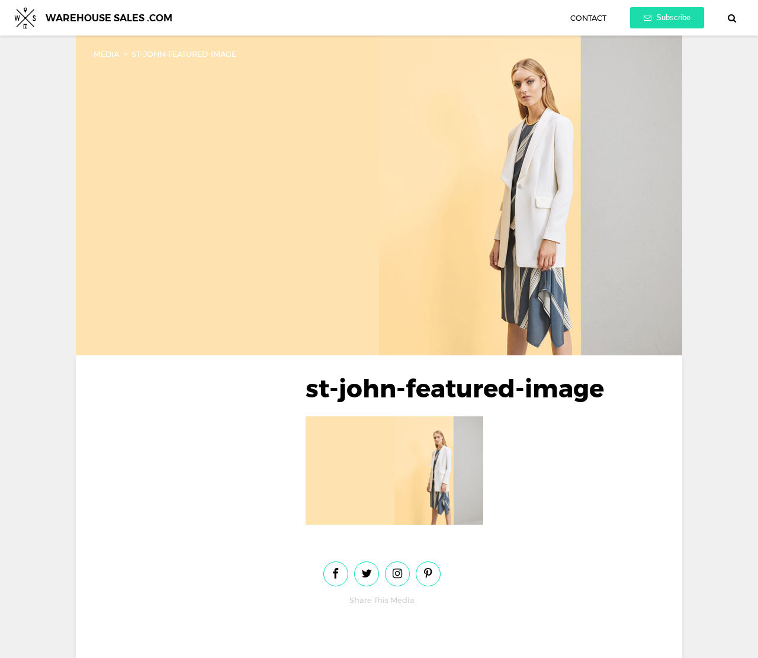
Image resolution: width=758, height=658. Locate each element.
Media (106, 54)
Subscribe (672, 17)
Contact (588, 18)
